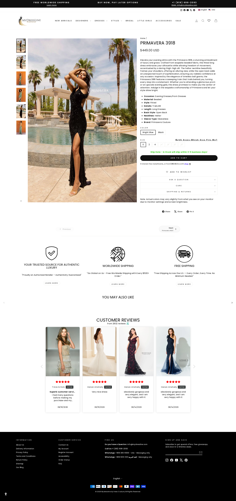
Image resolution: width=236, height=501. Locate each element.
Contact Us (63, 445)
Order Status (64, 460)
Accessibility (64, 456)
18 (175, 144)
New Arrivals (63, 20)
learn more (51, 283)
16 (168, 144)
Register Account (66, 452)
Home (142, 38)
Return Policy (21, 460)
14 (161, 144)
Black (161, 132)
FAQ (60, 464)
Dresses (100, 20)
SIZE (179, 140)
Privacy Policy (22, 452)
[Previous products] (4, 302)
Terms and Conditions (25, 456)
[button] (206, 10)
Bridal (130, 20)
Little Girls (144, 20)
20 (181, 144)
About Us (20, 445)
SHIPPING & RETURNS (179, 192)
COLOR (144, 128)
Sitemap (19, 464)
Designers (82, 20)
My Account (64, 449)
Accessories (164, 20)
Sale (178, 20)
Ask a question (179, 180)
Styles (115, 20)
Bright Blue (148, 132)
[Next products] (232, 302)
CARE (179, 186)
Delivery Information (25, 449)
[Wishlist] (209, 20)
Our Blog (19, 467)
